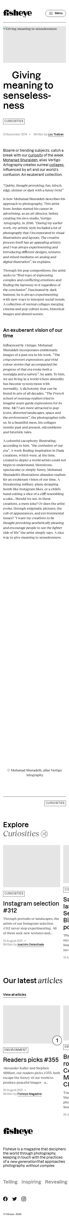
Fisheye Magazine (29, 1094)
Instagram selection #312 (31, 907)
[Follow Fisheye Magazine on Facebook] (5, 1199)
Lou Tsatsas (56, 134)
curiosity (35, 155)
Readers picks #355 (31, 1060)
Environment (15, 1050)
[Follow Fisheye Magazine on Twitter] (14, 1199)
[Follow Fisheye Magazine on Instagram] (23, 1199)
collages (56, 165)
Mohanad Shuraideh (20, 160)
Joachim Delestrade (30, 944)
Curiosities (13, 121)
